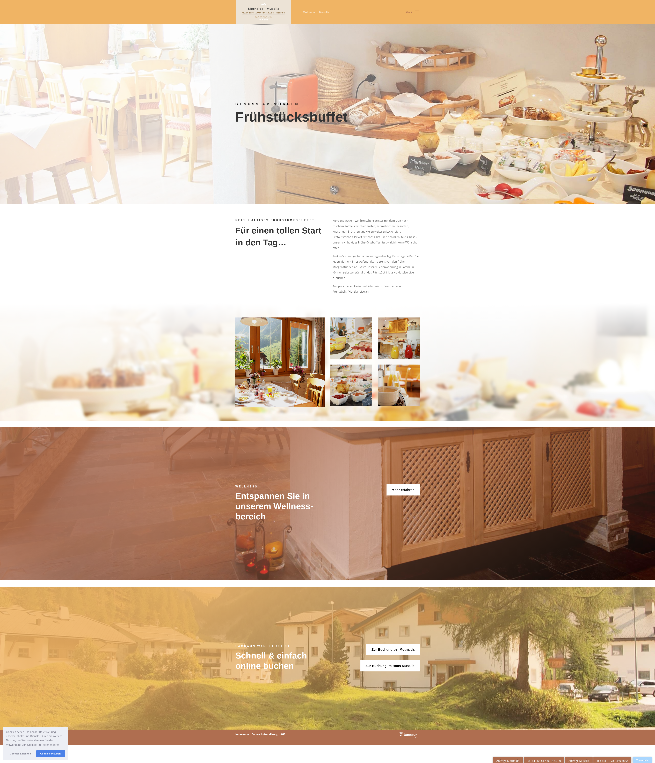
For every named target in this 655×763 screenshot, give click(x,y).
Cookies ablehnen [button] (20, 753)
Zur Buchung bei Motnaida (393, 649)
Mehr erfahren (403, 490)
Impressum (242, 734)
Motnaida (309, 12)
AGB (282, 734)
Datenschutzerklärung (265, 734)
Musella (324, 12)
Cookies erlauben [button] (50, 753)
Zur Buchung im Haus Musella (390, 666)
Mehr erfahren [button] (51, 744)
